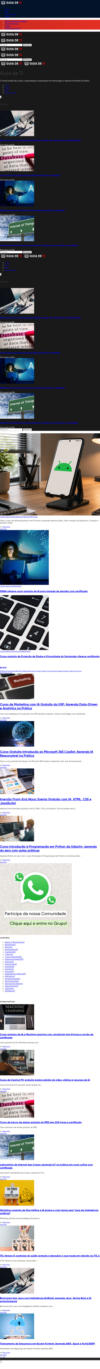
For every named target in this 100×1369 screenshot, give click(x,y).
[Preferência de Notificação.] (1, 1361)
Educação (78, 671)
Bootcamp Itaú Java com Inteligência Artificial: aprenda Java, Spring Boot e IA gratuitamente (40, 140)
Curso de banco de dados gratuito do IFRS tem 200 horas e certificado (30, 175)
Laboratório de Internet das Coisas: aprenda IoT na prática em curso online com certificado (39, 245)
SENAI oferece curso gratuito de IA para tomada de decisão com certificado (32, 210)
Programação (18, 517)
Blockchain (19, 671)
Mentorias (10, 976)
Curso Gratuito (6, 517)
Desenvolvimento (63, 671)
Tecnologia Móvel (31, 517)
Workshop (10, 991)
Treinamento (17, 586)
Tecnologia (16, 651)
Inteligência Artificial (15, 974)
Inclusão (9, 971)
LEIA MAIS (3, 529)
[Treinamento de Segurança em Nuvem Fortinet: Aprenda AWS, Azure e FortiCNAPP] (17, 1338)
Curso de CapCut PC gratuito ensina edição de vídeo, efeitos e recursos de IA (45, 1079)
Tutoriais (9, 988)
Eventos (9, 966)
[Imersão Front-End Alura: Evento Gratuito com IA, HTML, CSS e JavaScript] (17, 793)
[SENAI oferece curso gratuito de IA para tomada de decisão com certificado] (17, 205)
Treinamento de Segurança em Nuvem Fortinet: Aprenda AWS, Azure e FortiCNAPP (47, 1343)
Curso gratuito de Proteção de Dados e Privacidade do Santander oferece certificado (50, 656)
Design (72, 671)
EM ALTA (3, 667)
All (0, 671)
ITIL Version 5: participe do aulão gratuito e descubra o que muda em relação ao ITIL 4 (50, 1255)
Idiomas (9, 969)
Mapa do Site (67, 1359)
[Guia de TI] (23, 65)
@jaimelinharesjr (52, 1359)
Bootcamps (31, 671)
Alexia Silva (6, 527)
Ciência (44, 671)
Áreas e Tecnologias (8, 671)
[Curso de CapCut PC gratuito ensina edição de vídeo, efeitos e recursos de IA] (17, 1074)
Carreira (38, 671)
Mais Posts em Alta (6, 673)
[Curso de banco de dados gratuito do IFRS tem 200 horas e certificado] (17, 170)
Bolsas (25, 671)
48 (4, 1357)
